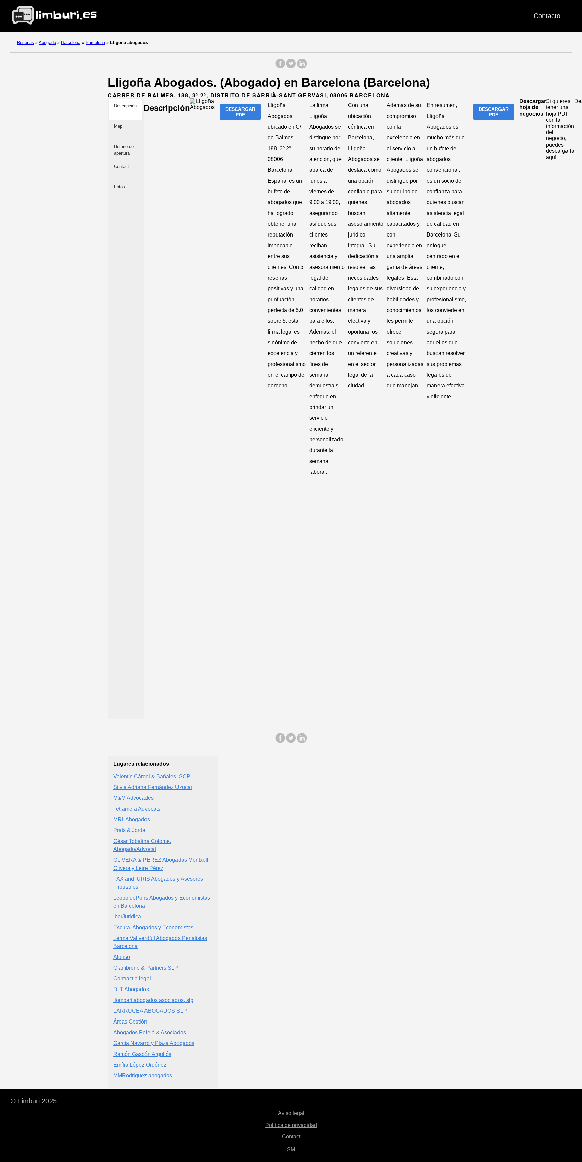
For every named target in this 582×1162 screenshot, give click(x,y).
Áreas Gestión (130, 1022)
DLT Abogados (131, 989)
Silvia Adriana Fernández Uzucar (152, 787)
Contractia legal (132, 978)
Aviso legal (291, 1113)
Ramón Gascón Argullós (142, 1054)
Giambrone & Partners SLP (145, 968)
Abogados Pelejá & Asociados (149, 1032)
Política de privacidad (291, 1125)
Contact (291, 1136)
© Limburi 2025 (34, 1101)
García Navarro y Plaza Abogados (153, 1043)
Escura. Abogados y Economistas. (154, 927)
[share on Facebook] (280, 67)
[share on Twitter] (291, 67)
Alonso (121, 957)
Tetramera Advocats (136, 809)
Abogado (47, 42)
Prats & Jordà (129, 830)
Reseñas (25, 42)
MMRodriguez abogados (142, 1075)
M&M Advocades (133, 798)
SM (291, 1149)
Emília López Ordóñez (139, 1065)
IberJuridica (127, 916)
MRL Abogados (131, 819)
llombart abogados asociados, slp (153, 1000)
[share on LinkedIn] (301, 67)
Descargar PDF (240, 111)
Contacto (547, 16)
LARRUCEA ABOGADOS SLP (150, 1011)
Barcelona (70, 42)
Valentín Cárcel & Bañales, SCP (151, 776)
